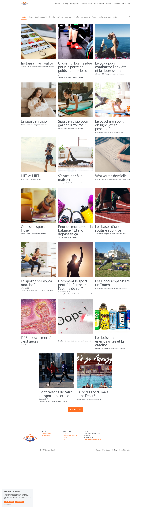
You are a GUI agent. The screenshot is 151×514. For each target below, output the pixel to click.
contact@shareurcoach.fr (92, 440)
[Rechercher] (129, 3)
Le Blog (65, 433)
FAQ (64, 440)
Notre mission (46, 433)
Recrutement (46, 435)
